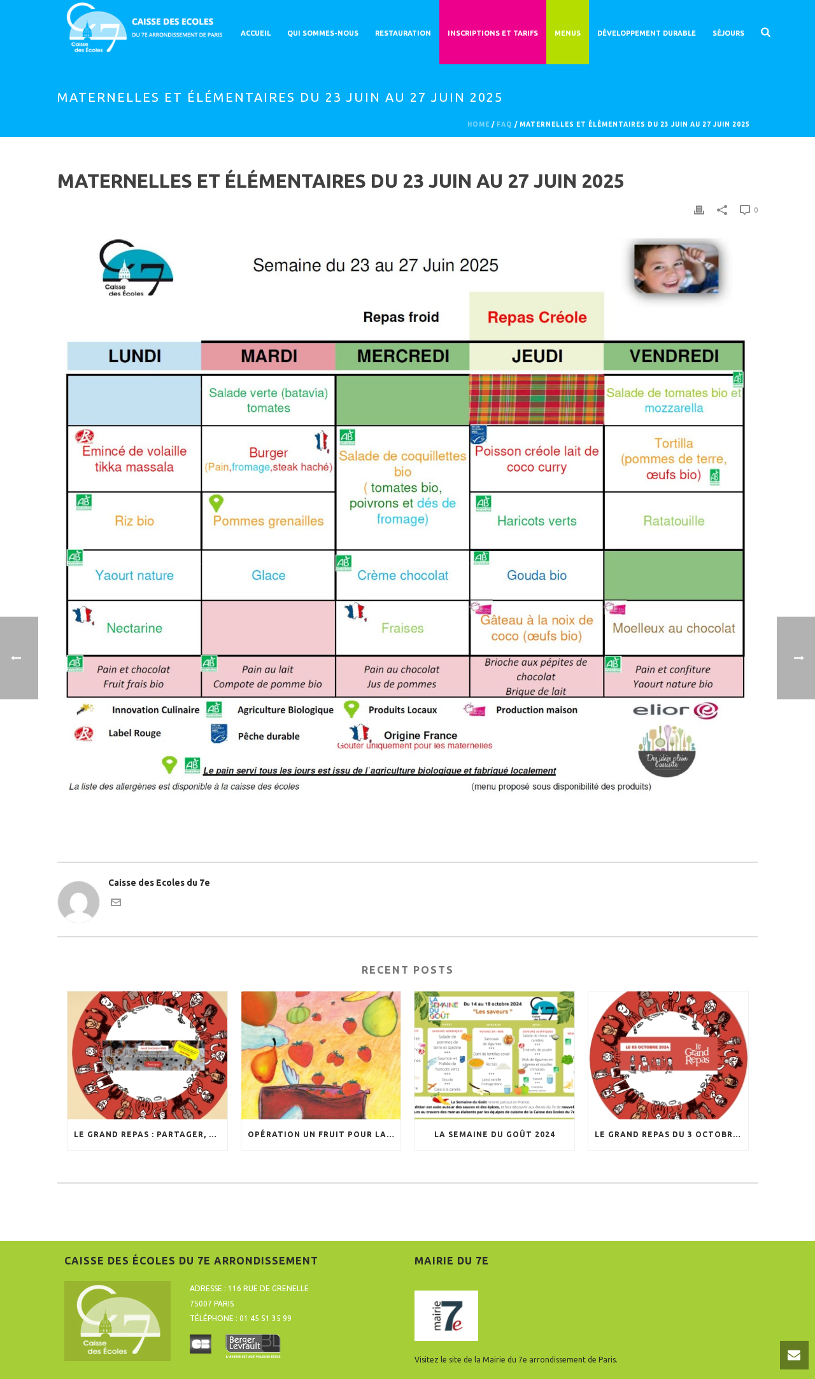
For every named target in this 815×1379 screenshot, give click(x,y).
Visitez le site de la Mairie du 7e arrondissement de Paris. (516, 1359)
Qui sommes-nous (322, 33)
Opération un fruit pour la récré (324, 1134)
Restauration (403, 33)
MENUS (568, 33)
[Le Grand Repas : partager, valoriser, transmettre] (147, 1055)
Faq (505, 124)
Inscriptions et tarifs (493, 33)
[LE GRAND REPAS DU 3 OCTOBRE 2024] (668, 1055)
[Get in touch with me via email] (116, 904)
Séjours (728, 33)
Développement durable (646, 33)
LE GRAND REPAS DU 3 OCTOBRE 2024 (671, 1134)
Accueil (256, 33)
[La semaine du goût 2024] (494, 1055)
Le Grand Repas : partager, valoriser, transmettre (150, 1134)
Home (478, 124)
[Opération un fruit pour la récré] (321, 1055)
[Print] (699, 209)
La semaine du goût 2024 (494, 1134)
